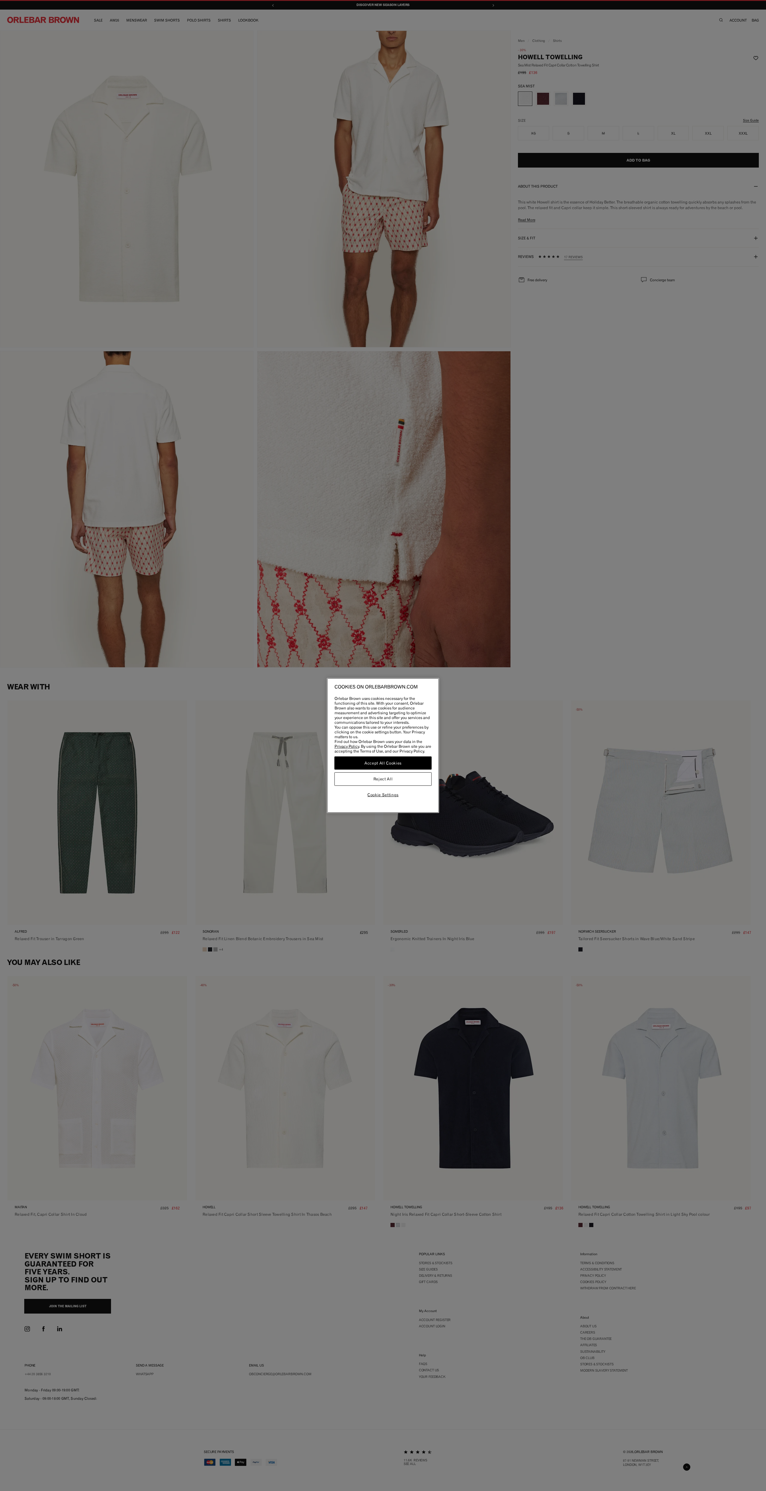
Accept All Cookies (383, 763)
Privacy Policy (347, 746)
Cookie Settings (383, 794)
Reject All (383, 779)
